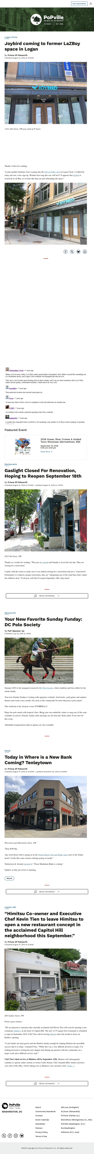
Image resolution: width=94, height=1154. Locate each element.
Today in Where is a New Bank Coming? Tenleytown (38, 759)
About (38, 1107)
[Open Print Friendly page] (85, 252)
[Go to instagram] (16, 1136)
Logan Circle (11, 37)
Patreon (39, 1128)
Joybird (76, 175)
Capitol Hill (10, 907)
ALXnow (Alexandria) (70, 1111)
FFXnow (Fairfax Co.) (70, 1116)
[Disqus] (46, 336)
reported (27, 863)
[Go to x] (4, 1136)
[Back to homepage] (7, 4)
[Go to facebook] (10, 1136)
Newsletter (40, 1124)
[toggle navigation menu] (90, 3)
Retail (7, 751)
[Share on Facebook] (66, 252)
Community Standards (45, 1111)
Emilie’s (17, 1030)
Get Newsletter (79, 4)
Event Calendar (42, 1120)
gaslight (45, 562)
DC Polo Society (46, 687)
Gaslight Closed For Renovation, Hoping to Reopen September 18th (43, 473)
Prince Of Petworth (17, 55)
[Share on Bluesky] (78, 252)
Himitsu (53, 1034)
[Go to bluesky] (22, 1136)
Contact (39, 1116)
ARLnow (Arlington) (70, 1107)
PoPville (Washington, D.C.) (73, 1124)
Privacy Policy (41, 1132)
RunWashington (68, 1128)
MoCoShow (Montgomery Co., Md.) (76, 1120)
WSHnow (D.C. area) (70, 1132)
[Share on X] (72, 252)
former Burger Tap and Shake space (53, 854)
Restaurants (11, 464)
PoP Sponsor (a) (16, 631)
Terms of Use (41, 1136)
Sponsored (10, 613)
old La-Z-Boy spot (52, 171)
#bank (9, 878)
